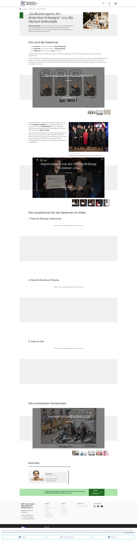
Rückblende (32, 9)
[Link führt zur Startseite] (29, 3)
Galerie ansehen (67, 97)
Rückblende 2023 (41, 9)
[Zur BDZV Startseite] (20, 9)
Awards (25, 9)
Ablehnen (23, 537)
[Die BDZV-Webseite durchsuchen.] (103, 3)
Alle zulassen (113, 537)
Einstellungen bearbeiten (68, 537)
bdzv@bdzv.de (29, 515)
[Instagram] (94, 506)
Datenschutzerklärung (129, 532)
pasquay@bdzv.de (53, 479)
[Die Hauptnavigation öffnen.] (116, 3)
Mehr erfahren (95, 492)
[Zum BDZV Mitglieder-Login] (109, 3)
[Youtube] (102, 506)
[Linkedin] (98, 506)
